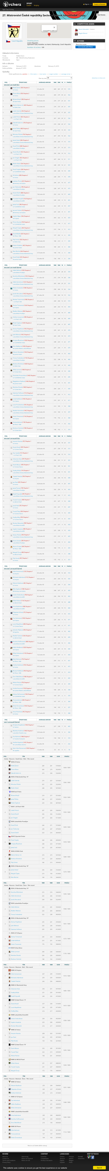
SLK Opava (16, 218)
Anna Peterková (18, 712)
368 (69, 418)
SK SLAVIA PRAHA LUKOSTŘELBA (22, 348)
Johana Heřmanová (19, 694)
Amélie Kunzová (18, 688)
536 (69, 118)
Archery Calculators (46, 1160)
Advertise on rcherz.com (98, 78)
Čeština (62, 1157)
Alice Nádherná (17, 346)
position (25, 74)
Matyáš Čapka (17, 228)
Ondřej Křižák (17, 470)
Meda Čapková (17, 323)
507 (69, 165)
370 (69, 696)
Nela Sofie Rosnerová (19, 748)
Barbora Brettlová (18, 364)
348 (69, 554)
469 (69, 194)
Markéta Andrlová (18, 731)
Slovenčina (81, 1158)
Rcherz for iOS (26, 1160)
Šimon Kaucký (17, 222)
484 (69, 608)
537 (69, 112)
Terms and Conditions (8, 1160)
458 (69, 501)
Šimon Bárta (17, 93)
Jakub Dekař (16, 140)
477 (69, 183)
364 (69, 701)
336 (69, 258)
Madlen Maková (18, 311)
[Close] (54, 27)
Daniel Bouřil (17, 152)
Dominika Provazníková (20, 375)
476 (69, 330)
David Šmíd (16, 146)
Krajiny (36, 5)
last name (43, 74)
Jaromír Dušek (17, 210)
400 (69, 678)
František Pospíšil (18, 199)
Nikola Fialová (17, 682)
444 (69, 649)
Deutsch (62, 1158)
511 (69, 159)
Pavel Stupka (17, 169)
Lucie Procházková (18, 405)
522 (69, 136)
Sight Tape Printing (8, 9)
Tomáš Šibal (16, 511)
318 (69, 738)
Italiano (71, 1158)
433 (69, 519)
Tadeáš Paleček (17, 476)
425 (69, 218)
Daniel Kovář (17, 447)
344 (69, 253)
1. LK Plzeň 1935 (17, 119)
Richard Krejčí (17, 99)
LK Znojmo (16, 478)
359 (69, 548)
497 (69, 484)
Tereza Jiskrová (17, 700)
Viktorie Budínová (18, 583)
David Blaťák (17, 234)
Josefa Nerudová (18, 294)
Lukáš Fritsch (17, 117)
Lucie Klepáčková (18, 624)
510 (69, 301)
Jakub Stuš (16, 204)
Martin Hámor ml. (18, 105)
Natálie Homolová (18, 410)
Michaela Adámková (19, 577)
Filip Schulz (16, 239)
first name (34, 74)
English (62, 1160)
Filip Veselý (16, 558)
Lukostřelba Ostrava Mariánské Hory (23, 113)
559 (69, 272)
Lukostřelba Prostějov (19, 148)
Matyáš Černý (17, 552)
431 (69, 383)
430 (69, 389)
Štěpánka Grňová (18, 612)
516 (69, 142)
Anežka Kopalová (18, 742)
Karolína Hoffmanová (19, 641)
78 (69, 750)
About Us (5, 1157)
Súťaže (29, 5)
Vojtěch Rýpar (17, 216)
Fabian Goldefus (18, 245)
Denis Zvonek (17, 541)
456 (69, 643)
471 (69, 342)
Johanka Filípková (18, 630)
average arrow (65, 74)
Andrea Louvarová (18, 317)
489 (69, 313)
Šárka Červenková (18, 706)
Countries (44, 1157)
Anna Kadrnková (18, 606)
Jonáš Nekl (16, 506)
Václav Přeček (17, 535)
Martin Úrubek (17, 546)
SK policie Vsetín (17, 247)
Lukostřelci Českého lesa (19, 733)
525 (69, 130)
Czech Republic (17, 41)
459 (69, 637)
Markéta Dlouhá (18, 387)
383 (69, 247)
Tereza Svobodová (18, 358)
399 (69, 235)
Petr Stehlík (16, 453)
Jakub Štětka (16, 128)
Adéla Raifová (17, 270)
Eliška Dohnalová (18, 653)
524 (69, 289)
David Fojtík (16, 257)
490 (69, 171)
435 (69, 377)
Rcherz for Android (27, 1158)
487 (69, 324)
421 (69, 660)
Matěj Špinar (17, 88)
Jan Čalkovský (17, 187)
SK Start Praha (17, 101)
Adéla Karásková (18, 282)
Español (62, 1162)
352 (69, 424)
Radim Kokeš (17, 163)
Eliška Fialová (17, 601)
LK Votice (15, 90)
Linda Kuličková (17, 399)
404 (69, 542)
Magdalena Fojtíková (19, 381)
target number (53, 74)
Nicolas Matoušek (18, 523)
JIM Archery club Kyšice (19, 183)
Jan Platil (15, 482)
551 (69, 101)
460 (69, 359)
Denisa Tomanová (18, 305)
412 (69, 394)
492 (69, 596)
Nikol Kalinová (17, 659)
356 (69, 732)
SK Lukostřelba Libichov (19, 744)
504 (69, 585)
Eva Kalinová (17, 736)
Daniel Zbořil (17, 193)
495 (69, 590)
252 (69, 744)
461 (69, 200)
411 (69, 400)
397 (69, 412)
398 (69, 406)
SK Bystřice (16, 632)
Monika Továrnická (18, 299)
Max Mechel (16, 251)
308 (69, 713)
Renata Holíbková (18, 671)
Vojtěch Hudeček (18, 529)
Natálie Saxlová (17, 636)
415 (69, 666)
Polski (70, 1162)
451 (69, 212)
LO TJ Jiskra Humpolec (19, 739)
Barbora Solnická (18, 428)
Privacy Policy (6, 1162)
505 (69, 579)
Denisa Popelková (18, 329)
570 (69, 89)
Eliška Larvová (17, 370)
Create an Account (99, 4)
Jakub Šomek (17, 488)
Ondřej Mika (16, 517)
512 (69, 153)
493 (69, 307)
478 (69, 177)
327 (69, 560)
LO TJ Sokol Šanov (18, 449)
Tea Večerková (17, 618)
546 (69, 278)
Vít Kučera (16, 175)
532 (69, 124)
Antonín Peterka (18, 441)
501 (69, 466)
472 (69, 495)
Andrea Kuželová (18, 665)
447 (69, 507)
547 (69, 107)
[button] (49, 35)
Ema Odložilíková (18, 677)
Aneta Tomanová (18, 416)
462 (69, 631)
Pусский (80, 1157)
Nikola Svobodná (18, 288)
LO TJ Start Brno (17, 372)
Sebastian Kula (17, 459)
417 (69, 223)
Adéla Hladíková (18, 647)
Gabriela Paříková (18, 393)
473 (69, 336)
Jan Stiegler (16, 158)
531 (69, 283)
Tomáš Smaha (17, 500)
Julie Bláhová (17, 334)
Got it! (99, 1167)
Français (71, 1157)
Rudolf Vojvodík (17, 494)
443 (69, 365)
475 (69, 188)
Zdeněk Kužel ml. (18, 123)
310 (69, 429)
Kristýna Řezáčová (18, 340)
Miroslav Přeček (18, 134)
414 (69, 672)
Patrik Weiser (17, 465)
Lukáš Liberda (17, 111)
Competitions (45, 1158)
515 (69, 147)
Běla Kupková (17, 589)
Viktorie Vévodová (18, 352)
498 (69, 478)
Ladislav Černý (17, 181)
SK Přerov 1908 (17, 236)
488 (69, 602)
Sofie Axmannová (18, 571)
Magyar (71, 1160)
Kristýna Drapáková (19, 725)
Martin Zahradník (83, 29)
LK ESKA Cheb (17, 107)
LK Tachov (16, 727)
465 (69, 726)
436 (69, 371)
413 (69, 229)
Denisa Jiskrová (17, 422)
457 (69, 206)
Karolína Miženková (19, 276)
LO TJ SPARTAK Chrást (19, 171)
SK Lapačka (16, 750)
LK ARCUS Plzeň (17, 502)
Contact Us (5, 1158)
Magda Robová (82, 33)
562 (69, 95)
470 (69, 348)
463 (69, 353)
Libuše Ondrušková (18, 595)
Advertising (25, 1157)
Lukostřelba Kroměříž (19, 201)
